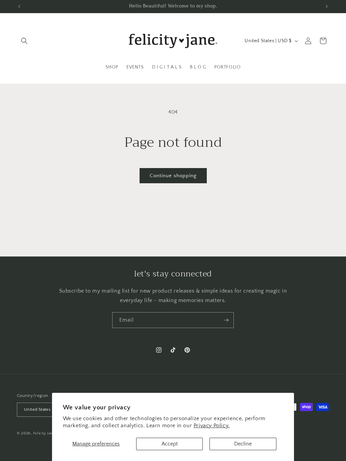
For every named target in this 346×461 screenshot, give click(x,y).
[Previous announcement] (19, 6)
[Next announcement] (326, 6)
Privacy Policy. (212, 426)
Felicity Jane (44, 433)
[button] (24, 40)
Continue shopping (173, 176)
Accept (170, 444)
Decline (243, 444)
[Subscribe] (226, 320)
